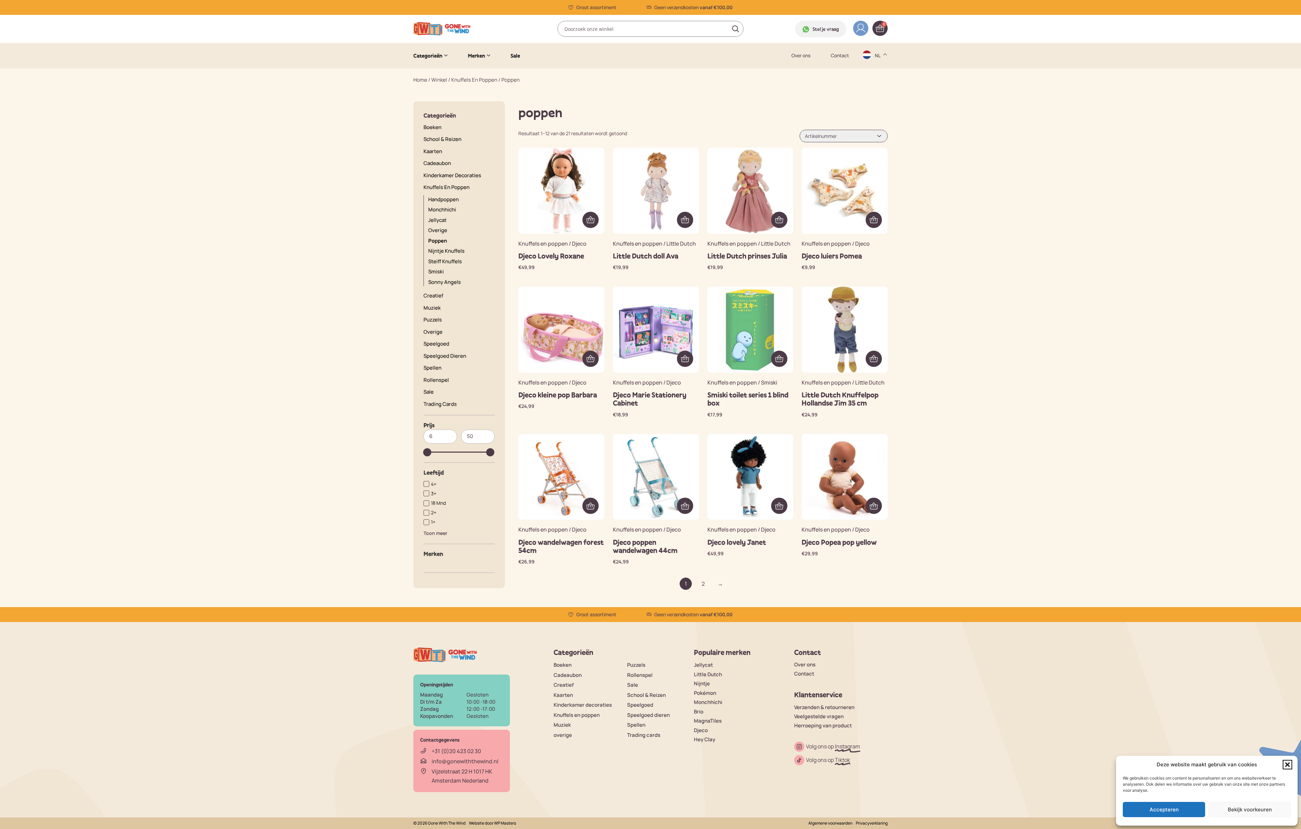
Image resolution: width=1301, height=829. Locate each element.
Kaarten (433, 151)
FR (878, 104)
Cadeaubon (437, 163)
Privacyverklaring (872, 823)
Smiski (436, 271)
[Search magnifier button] (735, 29)
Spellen (432, 367)
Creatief (433, 295)
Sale (429, 391)
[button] (1287, 764)
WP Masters (505, 823)
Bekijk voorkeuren (1250, 809)
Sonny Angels (444, 282)
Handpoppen (443, 199)
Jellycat (703, 664)
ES (878, 91)
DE (878, 64)
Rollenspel (436, 380)
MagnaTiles (708, 720)
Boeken (432, 127)
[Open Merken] (488, 55)
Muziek (432, 307)
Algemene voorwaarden (830, 823)
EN (878, 78)
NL (878, 130)
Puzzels (433, 319)
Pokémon (705, 693)
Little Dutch (708, 674)
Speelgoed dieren (445, 355)
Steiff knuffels (445, 261)
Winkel (439, 79)
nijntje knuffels (446, 250)
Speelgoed (436, 343)
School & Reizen (442, 139)
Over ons (800, 55)
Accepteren (1164, 809)
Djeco (701, 730)
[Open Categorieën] (446, 55)
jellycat (437, 220)
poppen (437, 240)
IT (877, 117)
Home (420, 79)
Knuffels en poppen (474, 79)
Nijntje (702, 683)
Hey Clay (704, 739)
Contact (840, 55)
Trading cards (440, 404)
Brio (698, 711)
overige (437, 230)
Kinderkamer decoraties (452, 175)
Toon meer (435, 533)
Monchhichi (442, 209)
